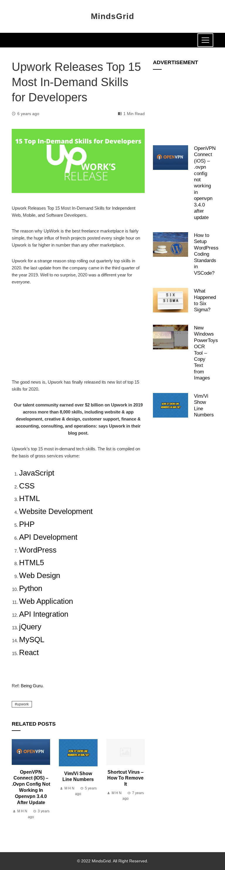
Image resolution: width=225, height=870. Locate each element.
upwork (23, 704)
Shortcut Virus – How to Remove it (125, 778)
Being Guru (31, 685)
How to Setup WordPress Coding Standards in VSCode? (206, 254)
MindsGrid (112, 16)
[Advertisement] (78, 335)
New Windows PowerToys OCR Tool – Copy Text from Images (206, 353)
